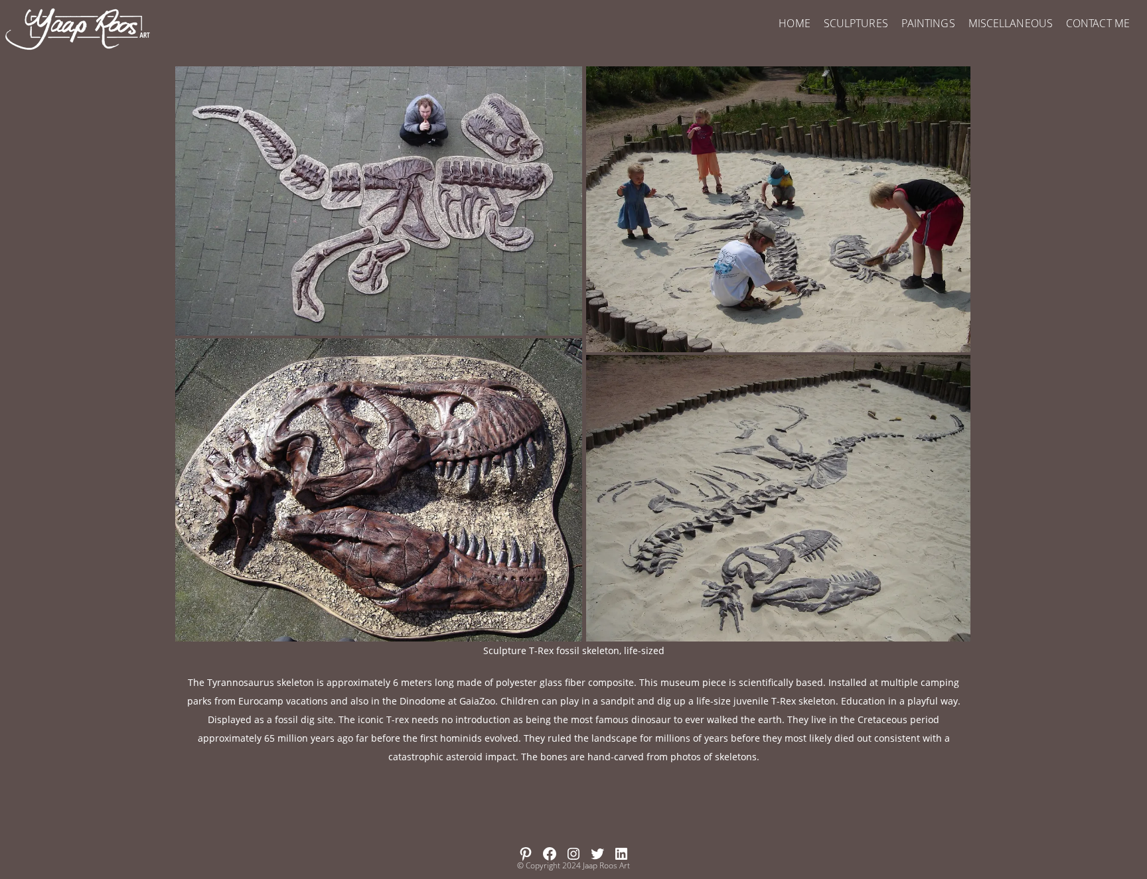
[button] (378, 201)
